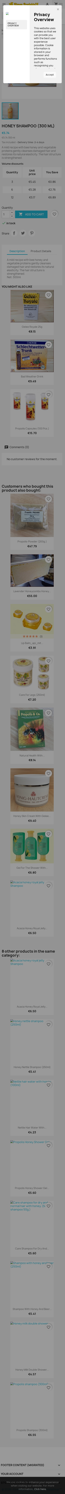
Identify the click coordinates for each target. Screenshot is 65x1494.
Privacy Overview (13, 24)
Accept (50, 74)
